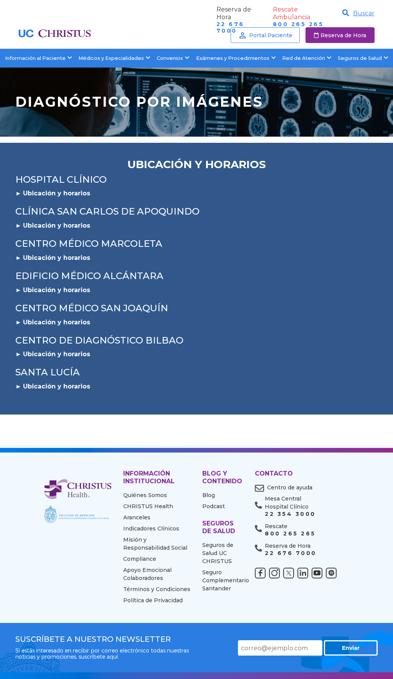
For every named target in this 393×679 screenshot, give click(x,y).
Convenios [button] (170, 58)
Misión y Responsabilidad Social (155, 543)
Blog (208, 495)
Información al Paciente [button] (35, 58)
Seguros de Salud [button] (360, 58)
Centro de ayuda (289, 487)
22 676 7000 (290, 553)
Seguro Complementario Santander (222, 580)
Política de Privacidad (153, 600)
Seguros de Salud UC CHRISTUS (217, 553)
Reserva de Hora (343, 35)
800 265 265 (298, 24)
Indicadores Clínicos (151, 528)
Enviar (351, 647)
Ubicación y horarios (56, 193)
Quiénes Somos (145, 495)
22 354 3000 (290, 514)
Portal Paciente (270, 35)
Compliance (139, 558)
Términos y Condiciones (156, 589)
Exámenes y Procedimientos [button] (232, 58)
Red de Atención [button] (303, 58)
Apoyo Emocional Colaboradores (147, 574)
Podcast (213, 506)
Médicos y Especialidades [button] (111, 58)
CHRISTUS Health (148, 506)
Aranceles (136, 517)
